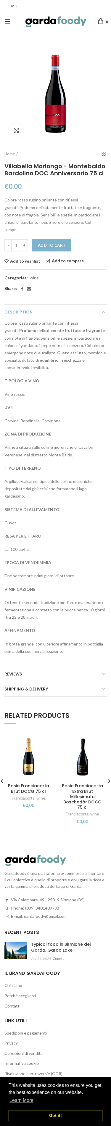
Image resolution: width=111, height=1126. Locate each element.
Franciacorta (23, 797)
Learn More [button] (21, 1100)
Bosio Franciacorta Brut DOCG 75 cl (28, 788)
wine (34, 278)
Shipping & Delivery (26, 689)
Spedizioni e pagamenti (25, 1032)
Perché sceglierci (20, 995)
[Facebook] (22, 289)
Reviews (13, 674)
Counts (58, 958)
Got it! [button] (55, 1115)
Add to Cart (51, 245)
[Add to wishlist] (44, 740)
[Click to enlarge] (16, 130)
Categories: (16, 278)
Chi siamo (13, 985)
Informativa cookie (21, 1063)
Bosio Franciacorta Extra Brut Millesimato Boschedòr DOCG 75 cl (82, 796)
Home (9, 153)
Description (18, 312)
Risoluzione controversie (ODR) (33, 1073)
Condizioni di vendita (23, 1053)
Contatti (12, 1005)
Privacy (11, 1042)
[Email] (29, 289)
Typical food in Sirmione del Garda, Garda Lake (61, 947)
